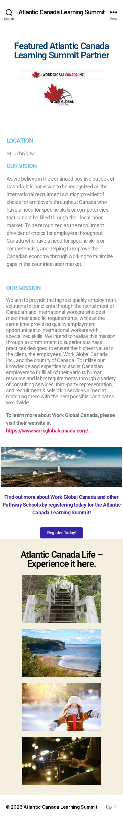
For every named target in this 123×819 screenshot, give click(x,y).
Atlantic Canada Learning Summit (61, 12)
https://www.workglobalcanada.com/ (48, 431)
